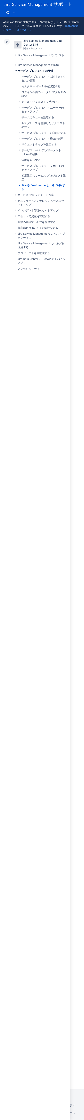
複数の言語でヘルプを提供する (37, 222)
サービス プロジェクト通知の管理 (42, 138)
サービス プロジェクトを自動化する (43, 132)
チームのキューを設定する (37, 117)
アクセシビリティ (28, 268)
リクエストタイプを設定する (39, 144)
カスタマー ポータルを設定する (40, 86)
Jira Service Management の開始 (38, 65)
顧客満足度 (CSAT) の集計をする (38, 227)
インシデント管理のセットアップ (38, 210)
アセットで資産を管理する (34, 216)
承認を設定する (31, 160)
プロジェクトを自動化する (34, 253)
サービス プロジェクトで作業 (36, 194)
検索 (8, 13)
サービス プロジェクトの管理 (36, 70)
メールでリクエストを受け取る (40, 101)
